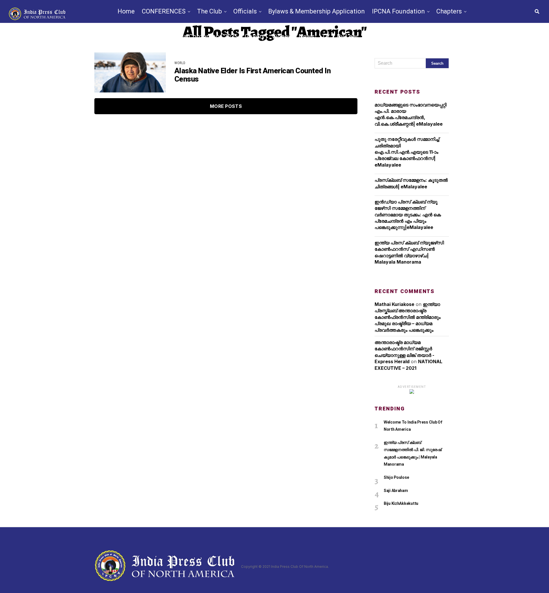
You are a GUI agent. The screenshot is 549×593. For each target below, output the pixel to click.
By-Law (347, 36)
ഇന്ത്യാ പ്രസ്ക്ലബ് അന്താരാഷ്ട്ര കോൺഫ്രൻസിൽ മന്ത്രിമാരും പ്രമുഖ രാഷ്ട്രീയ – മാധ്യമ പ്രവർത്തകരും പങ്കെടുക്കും (408, 317)
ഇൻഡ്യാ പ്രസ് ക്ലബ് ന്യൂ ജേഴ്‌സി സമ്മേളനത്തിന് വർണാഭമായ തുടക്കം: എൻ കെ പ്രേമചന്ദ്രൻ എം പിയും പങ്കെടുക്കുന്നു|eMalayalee (408, 214)
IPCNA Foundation (398, 11)
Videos (281, 36)
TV (326, 36)
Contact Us (421, 36)
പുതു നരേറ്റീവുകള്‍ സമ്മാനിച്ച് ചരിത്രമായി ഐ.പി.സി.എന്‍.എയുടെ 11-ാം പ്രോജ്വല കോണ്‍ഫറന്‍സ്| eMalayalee (407, 152)
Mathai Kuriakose (394, 304)
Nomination (382, 36)
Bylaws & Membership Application (316, 11)
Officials (245, 11)
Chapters (449, 11)
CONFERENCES (164, 11)
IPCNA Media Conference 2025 (193, 36)
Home (126, 11)
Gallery (254, 36)
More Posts (226, 106)
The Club (209, 11)
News (307, 36)
